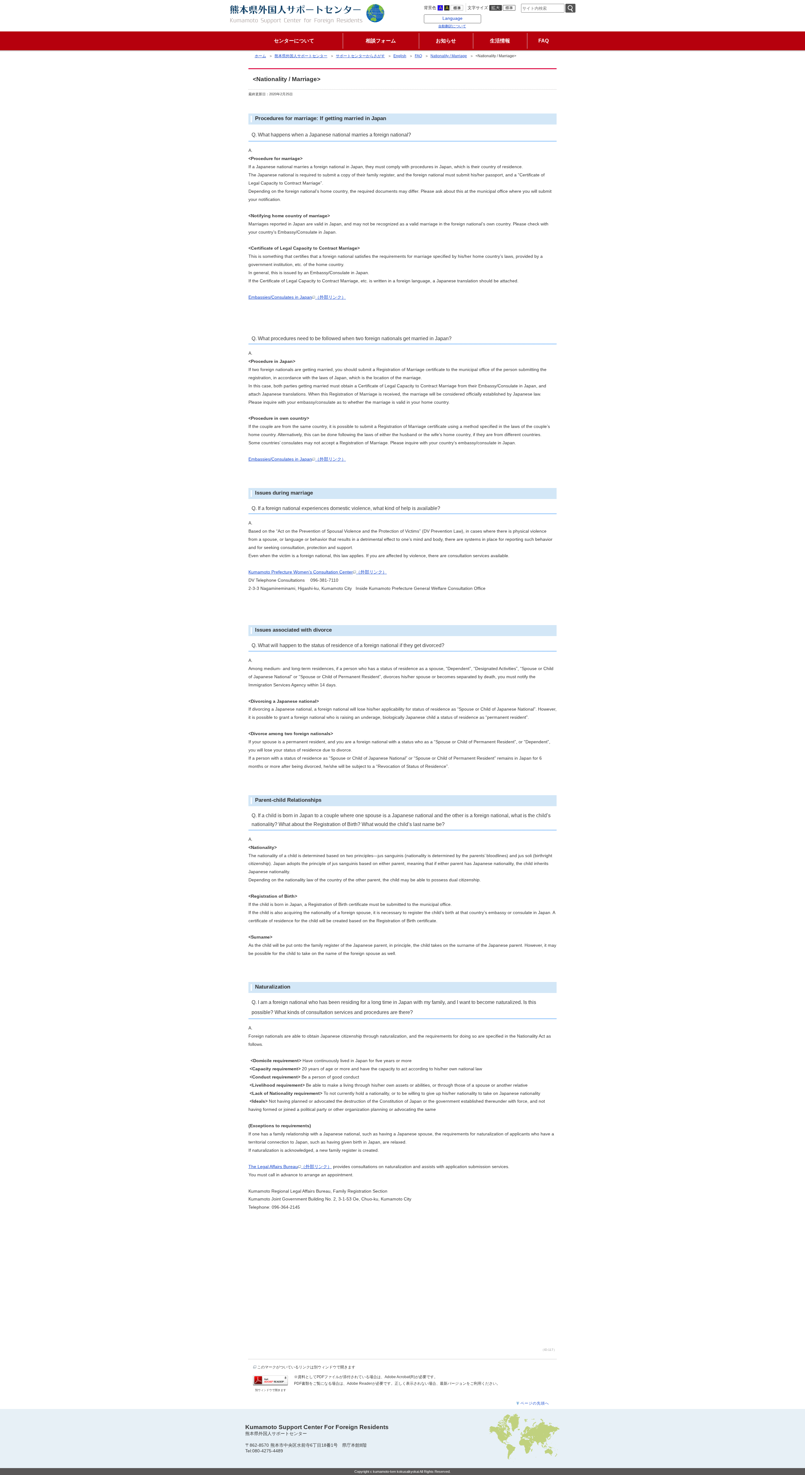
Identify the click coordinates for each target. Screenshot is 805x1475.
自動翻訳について (452, 26)
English (399, 56)
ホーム (260, 56)
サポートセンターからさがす (360, 56)
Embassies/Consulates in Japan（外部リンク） (297, 297)
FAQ (418, 56)
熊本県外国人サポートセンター (301, 56)
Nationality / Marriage (448, 56)
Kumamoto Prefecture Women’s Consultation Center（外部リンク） (317, 571)
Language (452, 18)
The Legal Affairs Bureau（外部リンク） (290, 1166)
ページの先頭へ (534, 1403)
